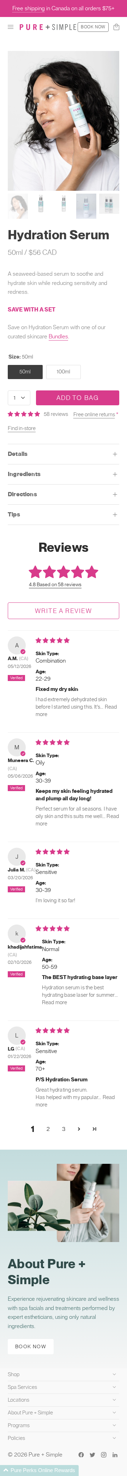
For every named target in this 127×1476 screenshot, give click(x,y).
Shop (13, 1374)
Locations (18, 1400)
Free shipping (28, 8)
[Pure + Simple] (48, 27)
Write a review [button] (63, 610)
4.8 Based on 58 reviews (55, 584)
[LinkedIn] (115, 1455)
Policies (16, 1438)
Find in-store (22, 428)
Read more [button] (54, 1002)
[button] (10, 27)
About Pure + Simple (30, 1412)
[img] (52, 640)
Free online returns (94, 414)
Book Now (93, 26)
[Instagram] (103, 1455)
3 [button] (63, 1129)
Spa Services (22, 1387)
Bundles (58, 336)
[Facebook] (81, 1455)
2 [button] (48, 1129)
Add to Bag (77, 397)
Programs (19, 1425)
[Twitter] (92, 1455)
